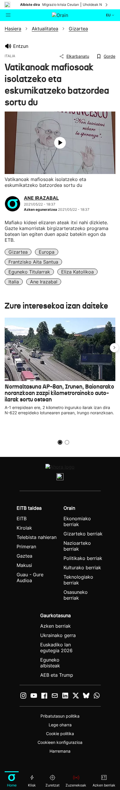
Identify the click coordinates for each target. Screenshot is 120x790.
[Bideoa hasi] (60, 143)
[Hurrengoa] (107, 4)
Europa (46, 252)
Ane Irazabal (43, 282)
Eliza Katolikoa (77, 272)
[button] (114, 347)
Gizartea (18, 252)
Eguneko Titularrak (29, 272)
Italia (13, 282)
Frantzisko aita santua (33, 262)
